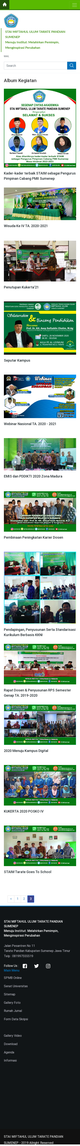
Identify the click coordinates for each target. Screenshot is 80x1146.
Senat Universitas (16, 986)
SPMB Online (13, 978)
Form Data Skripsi (16, 1019)
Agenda (9, 1052)
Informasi (10, 1060)
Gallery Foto (12, 1002)
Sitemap (9, 994)
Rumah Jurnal (13, 1011)
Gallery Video (13, 1035)
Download (10, 1044)
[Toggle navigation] (74, 5)
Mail (6, 56)
